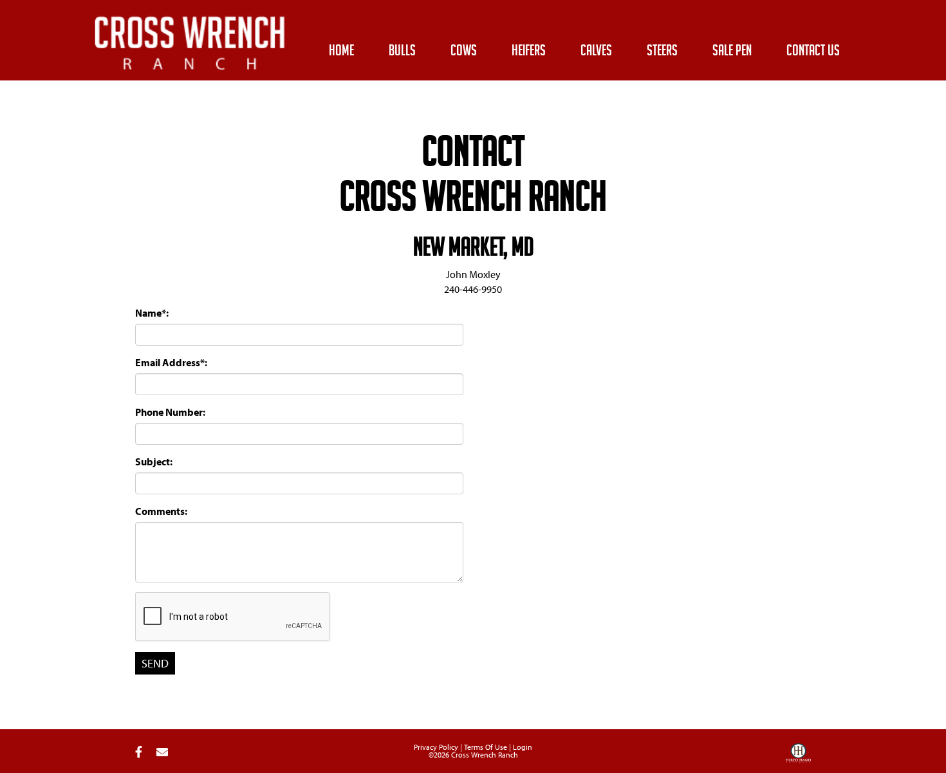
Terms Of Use (485, 747)
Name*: (152, 312)
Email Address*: (171, 362)
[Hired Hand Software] (798, 757)
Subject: (153, 461)
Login (522, 747)
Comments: (161, 511)
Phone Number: (170, 411)
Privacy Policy (436, 747)
